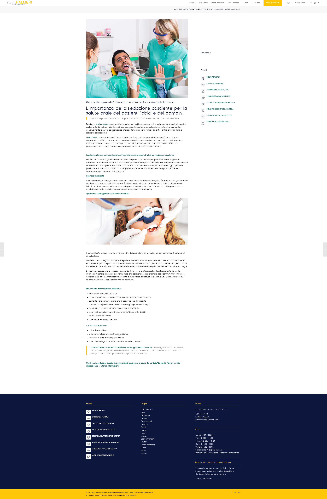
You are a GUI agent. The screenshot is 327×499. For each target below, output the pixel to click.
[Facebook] (311, 3)
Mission (144, 436)
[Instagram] (315, 3)
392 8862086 (203, 417)
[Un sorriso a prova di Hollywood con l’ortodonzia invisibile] (325, 249)
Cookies (144, 424)
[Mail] (318, 3)
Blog (186, 9)
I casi (143, 433)
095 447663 (202, 414)
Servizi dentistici (148, 445)
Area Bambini (147, 409)
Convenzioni (146, 421)
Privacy (144, 442)
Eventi (143, 427)
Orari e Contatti (147, 439)
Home (181, 9)
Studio (143, 448)
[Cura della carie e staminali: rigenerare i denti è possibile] (2, 249)
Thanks (144, 454)
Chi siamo (145, 415)
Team (143, 451)
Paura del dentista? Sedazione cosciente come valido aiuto (130, 102)
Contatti (144, 418)
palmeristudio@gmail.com (207, 420)
